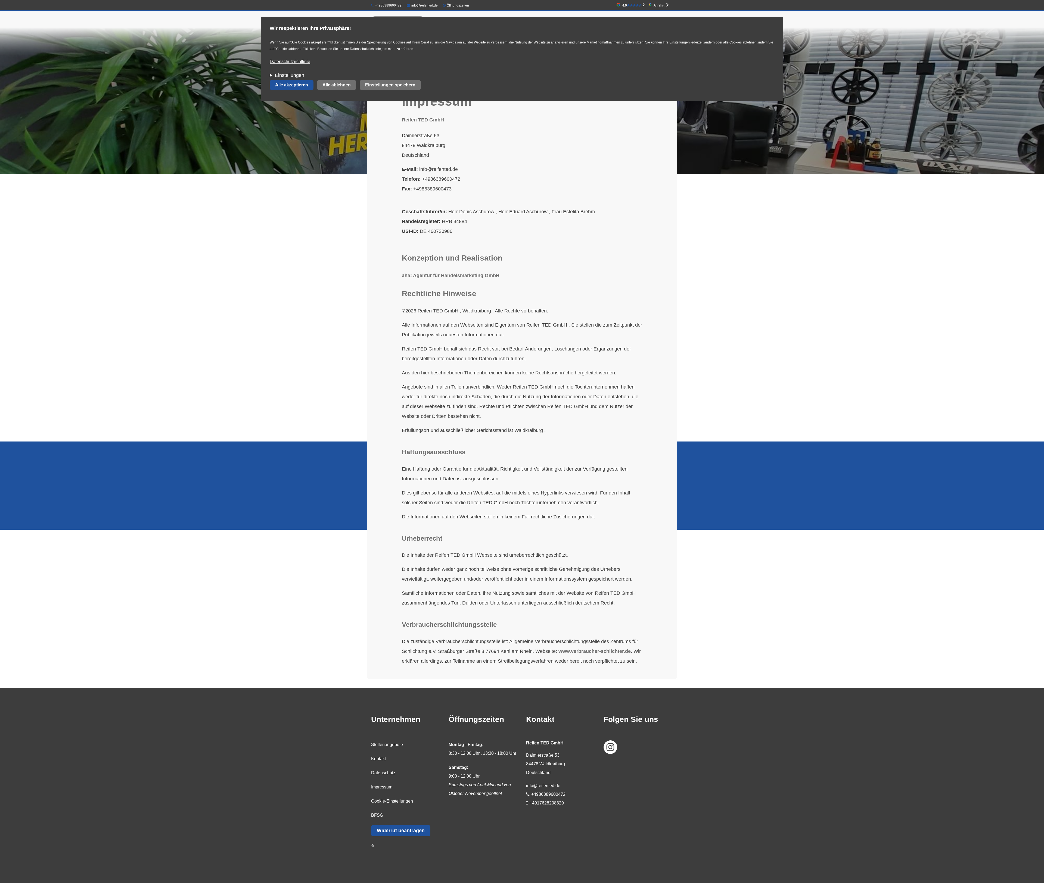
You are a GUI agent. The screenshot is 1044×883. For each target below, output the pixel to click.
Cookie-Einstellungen (392, 801)
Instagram (610, 747)
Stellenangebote (387, 744)
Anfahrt (659, 5)
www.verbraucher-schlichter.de (594, 651)
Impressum (381, 787)
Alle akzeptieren (291, 85)
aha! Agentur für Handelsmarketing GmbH (450, 275)
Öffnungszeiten (458, 5)
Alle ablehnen (336, 85)
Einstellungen (289, 75)
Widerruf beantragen (401, 830)
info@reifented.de (424, 5)
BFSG (377, 815)
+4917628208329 (547, 803)
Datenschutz (383, 773)
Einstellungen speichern (390, 85)
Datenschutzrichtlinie (290, 61)
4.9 (624, 5)
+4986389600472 (388, 5)
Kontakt (378, 758)
